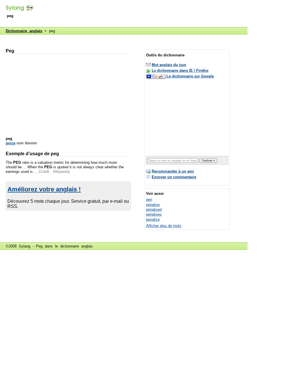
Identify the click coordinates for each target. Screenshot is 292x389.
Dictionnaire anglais (24, 31)
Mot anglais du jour (169, 65)
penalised (154, 209)
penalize (153, 219)
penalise (153, 204)
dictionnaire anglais (76, 246)
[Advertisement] (144, 14)
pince (10, 143)
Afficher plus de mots (163, 226)
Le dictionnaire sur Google (190, 76)
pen (149, 199)
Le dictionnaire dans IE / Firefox (180, 70)
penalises (154, 214)
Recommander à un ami (173, 171)
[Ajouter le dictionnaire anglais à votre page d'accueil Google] (156, 76)
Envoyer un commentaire (174, 177)
